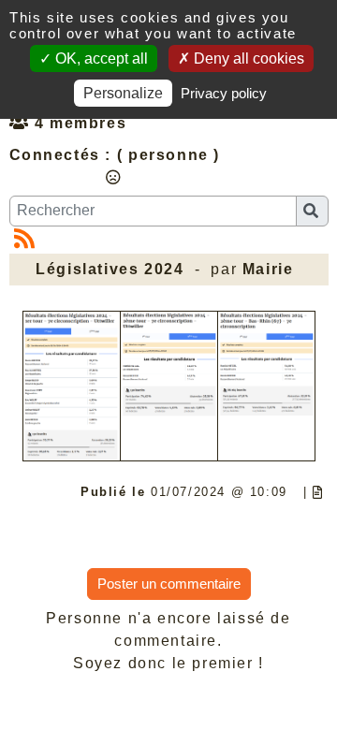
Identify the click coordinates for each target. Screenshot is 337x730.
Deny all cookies (247, 58)
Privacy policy (224, 93)
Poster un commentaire (169, 583)
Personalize (123, 93)
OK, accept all (99, 58)
